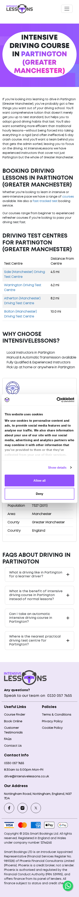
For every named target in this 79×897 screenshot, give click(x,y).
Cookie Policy (52, 728)
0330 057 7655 (59, 695)
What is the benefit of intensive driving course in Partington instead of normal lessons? (36, 595)
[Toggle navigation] (67, 9)
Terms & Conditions (56, 714)
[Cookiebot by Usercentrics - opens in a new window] (56, 400)
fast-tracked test (45, 201)
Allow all (39, 480)
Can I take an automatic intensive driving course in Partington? (30, 617)
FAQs (8, 739)
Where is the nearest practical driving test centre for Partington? (35, 640)
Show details (57, 467)
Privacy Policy (52, 721)
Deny (39, 493)
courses (68, 196)
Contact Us (13, 745)
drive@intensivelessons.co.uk (26, 776)
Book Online (13, 721)
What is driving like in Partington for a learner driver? (35, 574)
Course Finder (14, 714)
